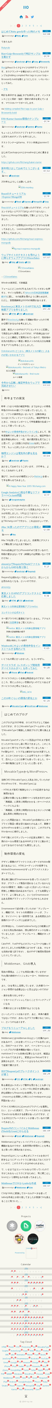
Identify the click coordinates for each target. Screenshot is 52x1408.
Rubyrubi (5, 47)
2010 (26, 1303)
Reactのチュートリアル (12, 207)
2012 (26, 1292)
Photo (11, 1347)
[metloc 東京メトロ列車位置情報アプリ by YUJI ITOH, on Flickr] (26, 628)
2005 (26, 1332)
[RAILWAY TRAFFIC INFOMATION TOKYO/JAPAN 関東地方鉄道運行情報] (33, 1239)
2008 (26, 1315)
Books (43, 1355)
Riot (29, 62)
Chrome (39, 1374)
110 (26, 7)
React (19, 202)
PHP (3, 1374)
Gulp (36, 62)
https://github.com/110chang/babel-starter (21, 162)
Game (26, 1370)
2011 (26, 1297)
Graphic (5, 1351)
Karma (39, 127)
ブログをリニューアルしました (18, 1028)
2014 (26, 1280)
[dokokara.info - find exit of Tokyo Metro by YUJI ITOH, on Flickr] (26, 367)
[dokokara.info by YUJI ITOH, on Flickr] (26, 361)
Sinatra (21, 262)
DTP (46, 1370)
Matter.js (38, 476)
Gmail (5, 1362)
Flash (25, 1351)
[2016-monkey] (26, 187)
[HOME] (21, 16)
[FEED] (27, 16)
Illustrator (35, 1358)
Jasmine (31, 127)
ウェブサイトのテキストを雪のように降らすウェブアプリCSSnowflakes (20, 256)
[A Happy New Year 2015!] (26, 486)
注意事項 (14, 622)
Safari (33, 1370)
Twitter (21, 1366)
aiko (13, 1355)
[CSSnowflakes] (12, 1226)
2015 (26, 1274)
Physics (25, 461)
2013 (26, 1286)
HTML (13, 314)
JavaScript (21, 62)
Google (13, 1362)
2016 (26, 1268)
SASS (17, 1378)
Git (29, 1378)
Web (32, 1351)
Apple (40, 1370)
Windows (20, 653)
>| (41, 26)
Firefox (46, 1351)
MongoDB (38, 202)
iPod (14, 1366)
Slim (31, 1188)
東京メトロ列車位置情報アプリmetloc (19, 606)
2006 (26, 1326)
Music (38, 1351)
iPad (22, 673)
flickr (45, 1366)
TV (20, 1362)
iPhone (14, 673)
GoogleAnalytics (18, 500)
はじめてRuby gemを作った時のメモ (20, 31)
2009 (26, 1309)
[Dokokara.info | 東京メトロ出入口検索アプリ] (26, 1226)
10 (36, 1283)
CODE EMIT (31, 1252)
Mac (14, 535)
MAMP (9, 1374)
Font (36, 1355)
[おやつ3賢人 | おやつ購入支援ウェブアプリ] (19, 1239)
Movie (30, 1355)
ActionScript (16, 1351)
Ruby (19, 36)
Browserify (45, 62)
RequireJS (31, 571)
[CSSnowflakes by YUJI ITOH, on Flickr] (26, 268)
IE (31, 1079)
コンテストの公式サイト (13, 612)
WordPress (31, 706)
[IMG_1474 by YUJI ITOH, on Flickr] (25, 692)
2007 (26, 1321)
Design (35, 1362)
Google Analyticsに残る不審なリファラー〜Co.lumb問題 (20, 494)
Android (30, 673)
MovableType (18, 706)
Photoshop (26, 1347)
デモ (5, 89)
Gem (26, 36)
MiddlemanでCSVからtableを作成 (18, 1183)
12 (41, 1277)
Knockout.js (13, 319)
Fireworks (36, 1366)
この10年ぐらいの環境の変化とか (19, 698)
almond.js (6, 587)
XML (7, 1355)
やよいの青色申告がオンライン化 (22, 431)
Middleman (43, 706)
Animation (21, 1355)
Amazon (26, 1362)
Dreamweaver (23, 1358)
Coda (47, 1374)
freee (31, 443)
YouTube (45, 1358)
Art (34, 1347)
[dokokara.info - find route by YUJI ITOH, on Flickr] (26, 373)
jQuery (5, 1370)
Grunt (19, 1136)
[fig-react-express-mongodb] (26, 248)
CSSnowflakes (10, 276)
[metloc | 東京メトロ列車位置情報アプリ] (39, 1226)
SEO (28, 1366)
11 (38, 1283)
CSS (29, 262)
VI (41, 1362)
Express (27, 202)
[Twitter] (32, 16)
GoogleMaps (16, 1370)
